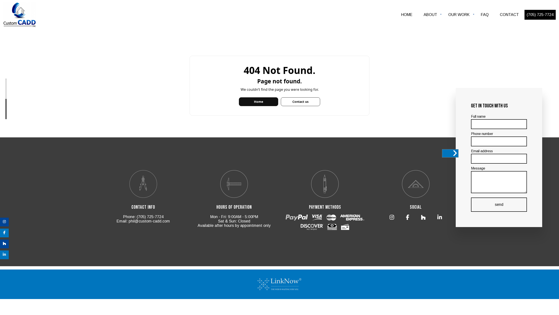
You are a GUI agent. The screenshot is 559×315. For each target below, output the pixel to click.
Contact (509, 14)
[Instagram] (4, 222)
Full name (478, 116)
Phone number (482, 134)
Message (478, 168)
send (499, 204)
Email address (482, 151)
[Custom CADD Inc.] (19, 15)
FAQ (485, 14)
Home (406, 14)
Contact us (300, 102)
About (430, 14)
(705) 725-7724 (540, 14)
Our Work (459, 14)
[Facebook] (4, 233)
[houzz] (4, 244)
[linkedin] (4, 254)
